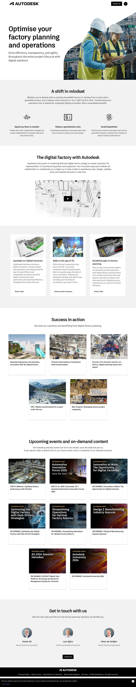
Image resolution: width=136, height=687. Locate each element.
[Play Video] (68, 198)
